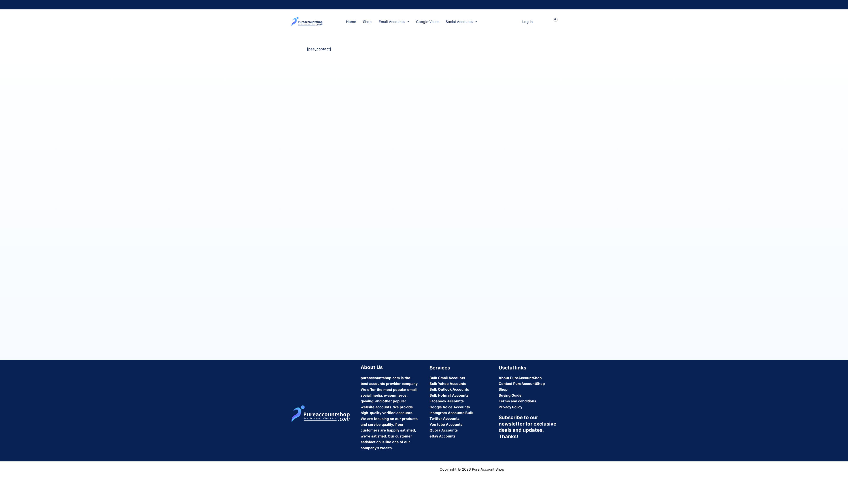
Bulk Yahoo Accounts (448, 383)
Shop (367, 21)
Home (351, 21)
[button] (407, 21)
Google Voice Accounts (450, 407)
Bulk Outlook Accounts (449, 389)
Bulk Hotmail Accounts (449, 395)
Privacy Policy (510, 407)
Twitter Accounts (445, 418)
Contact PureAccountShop (522, 383)
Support (491, 21)
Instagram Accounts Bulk (451, 413)
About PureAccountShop (520, 378)
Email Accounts (392, 21)
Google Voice (427, 21)
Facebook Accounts (447, 401)
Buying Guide (510, 395)
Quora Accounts (444, 430)
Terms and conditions (517, 401)
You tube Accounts (446, 424)
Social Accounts (459, 21)
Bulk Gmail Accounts (447, 378)
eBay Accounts (443, 436)
